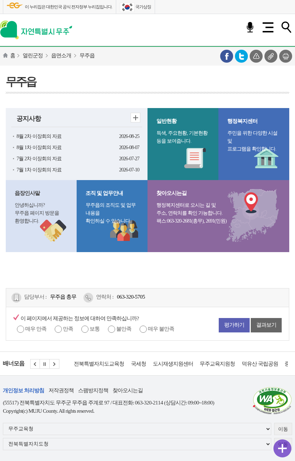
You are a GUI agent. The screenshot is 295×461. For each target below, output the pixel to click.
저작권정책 (61, 390)
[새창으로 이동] (272, 400)
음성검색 (250, 27)
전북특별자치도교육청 (99, 364)
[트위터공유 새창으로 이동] (241, 55)
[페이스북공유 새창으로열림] (226, 55)
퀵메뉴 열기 (282, 448)
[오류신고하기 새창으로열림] (256, 55)
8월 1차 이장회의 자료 (39, 147)
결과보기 (266, 325)
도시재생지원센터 (173, 364)
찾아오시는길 (128, 390)
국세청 (138, 364)
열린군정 (33, 55)
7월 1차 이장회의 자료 (39, 170)
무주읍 (87, 55)
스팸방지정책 (93, 390)
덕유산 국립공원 (260, 364)
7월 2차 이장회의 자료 (39, 158)
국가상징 (143, 6)
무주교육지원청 (217, 364)
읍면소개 (61, 55)
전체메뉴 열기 (268, 27)
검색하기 (286, 27)
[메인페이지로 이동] (36, 29)
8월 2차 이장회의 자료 (39, 136)
